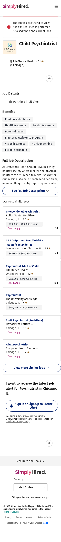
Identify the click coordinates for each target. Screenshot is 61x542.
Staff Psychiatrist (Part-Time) (24, 320)
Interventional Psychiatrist (22, 211)
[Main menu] (56, 6)
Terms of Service (27, 419)
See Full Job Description (28, 191)
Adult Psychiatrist (17, 344)
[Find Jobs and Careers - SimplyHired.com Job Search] (16, 6)
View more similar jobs (29, 368)
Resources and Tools (28, 461)
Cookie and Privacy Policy (17, 421)
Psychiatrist (13, 295)
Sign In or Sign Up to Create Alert (34, 406)
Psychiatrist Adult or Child (22, 266)
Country (18, 479)
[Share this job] (49, 78)
